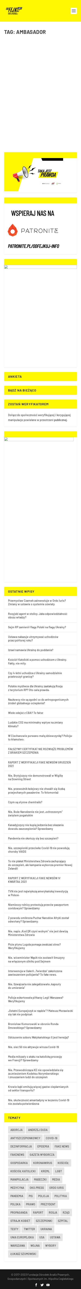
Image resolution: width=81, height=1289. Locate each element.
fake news (62, 1146)
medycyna (17, 1187)
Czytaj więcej (21, 135)
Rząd (66, 1212)
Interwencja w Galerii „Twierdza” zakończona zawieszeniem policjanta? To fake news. (35, 972)
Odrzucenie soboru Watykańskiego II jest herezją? (38, 1037)
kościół (63, 1163)
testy (14, 1229)
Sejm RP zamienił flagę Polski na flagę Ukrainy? (37, 627)
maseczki (40, 1179)
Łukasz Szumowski (23, 1254)
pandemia (16, 1196)
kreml (45, 1171)
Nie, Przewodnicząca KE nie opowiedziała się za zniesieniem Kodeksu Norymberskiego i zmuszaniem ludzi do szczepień (35, 1073)
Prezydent (48, 1204)
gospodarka (19, 1163)
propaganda (19, 1212)
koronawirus (42, 1163)
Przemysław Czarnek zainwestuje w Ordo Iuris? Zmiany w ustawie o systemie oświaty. (37, 602)
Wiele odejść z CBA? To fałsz (25, 712)
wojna (35, 1245)
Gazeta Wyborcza (42, 1154)
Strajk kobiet (20, 1220)
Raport (38, 1212)
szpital (63, 1220)
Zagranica (49, 109)
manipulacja (19, 1179)
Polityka (39, 109)
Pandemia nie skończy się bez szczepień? (33, 838)
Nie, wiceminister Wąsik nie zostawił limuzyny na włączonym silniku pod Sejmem (36, 959)
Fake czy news (26, 109)
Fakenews (17, 1154)
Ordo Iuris (56, 1187)
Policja (43, 1196)
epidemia (43, 1146)
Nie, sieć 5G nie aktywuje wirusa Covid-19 (33, 1047)
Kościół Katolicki (23, 1171)
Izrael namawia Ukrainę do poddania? (30, 650)
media (56, 1179)
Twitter (29, 1229)
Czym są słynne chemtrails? (25, 802)
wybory (50, 1245)
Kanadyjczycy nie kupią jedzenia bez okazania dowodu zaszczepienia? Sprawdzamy (36, 826)
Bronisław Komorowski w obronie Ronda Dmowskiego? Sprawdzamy (33, 1025)
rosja (53, 1212)
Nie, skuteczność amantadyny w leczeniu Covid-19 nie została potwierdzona (38, 1101)
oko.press (37, 1187)
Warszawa (17, 1245)
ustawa (55, 1237)
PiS (31, 1196)
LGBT (58, 1171)
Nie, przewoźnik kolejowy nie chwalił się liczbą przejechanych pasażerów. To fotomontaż (36, 790)
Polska (15, 1204)
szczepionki (44, 1220)
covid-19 (51, 1138)
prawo (30, 1204)
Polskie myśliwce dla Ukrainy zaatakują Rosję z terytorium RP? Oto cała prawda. (35, 688)
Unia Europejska (22, 1237)
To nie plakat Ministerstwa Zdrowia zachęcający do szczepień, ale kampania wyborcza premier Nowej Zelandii (40, 865)
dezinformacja (21, 1146)
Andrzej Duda (38, 1130)
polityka (60, 1196)
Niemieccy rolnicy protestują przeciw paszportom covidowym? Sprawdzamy (38, 906)
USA (41, 1237)
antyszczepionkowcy (25, 1138)
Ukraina (46, 1229)
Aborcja (16, 1130)
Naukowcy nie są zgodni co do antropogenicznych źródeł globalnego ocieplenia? (38, 701)
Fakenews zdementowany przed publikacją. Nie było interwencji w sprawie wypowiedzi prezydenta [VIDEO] (37, 97)
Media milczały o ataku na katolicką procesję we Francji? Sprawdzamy (35, 1058)
